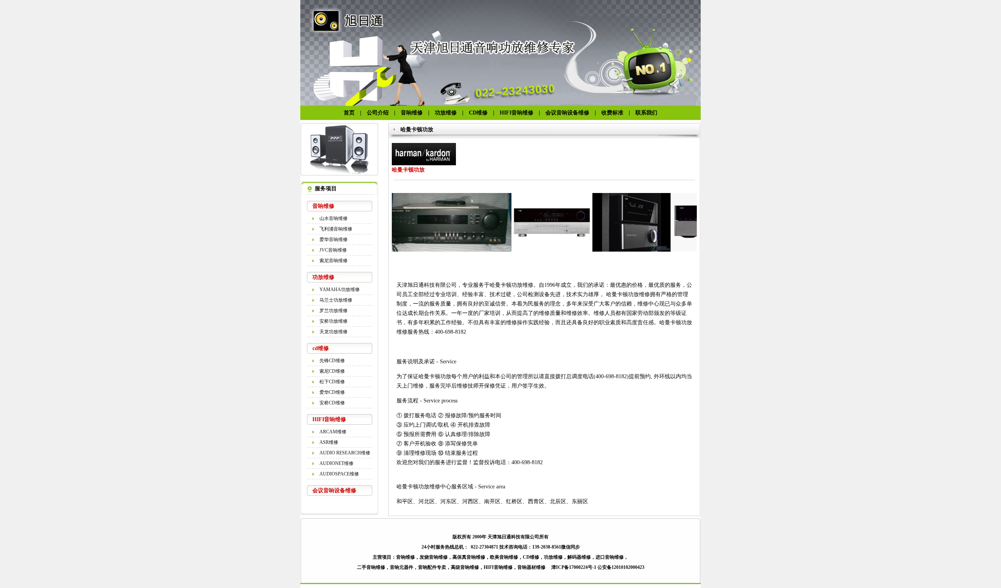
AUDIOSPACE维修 (339, 474)
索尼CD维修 (332, 371)
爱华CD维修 (332, 392)
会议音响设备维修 (570, 113)
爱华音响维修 (333, 239)
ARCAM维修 (332, 431)
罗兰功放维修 (333, 310)
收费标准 (612, 113)
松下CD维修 (332, 381)
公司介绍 (378, 113)
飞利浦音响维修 (335, 229)
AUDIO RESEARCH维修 (344, 453)
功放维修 (446, 113)
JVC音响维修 (333, 250)
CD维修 (478, 113)
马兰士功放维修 (335, 300)
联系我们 (646, 113)
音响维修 (412, 113)
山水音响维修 (333, 218)
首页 (349, 113)
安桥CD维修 (332, 403)
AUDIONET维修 (336, 463)
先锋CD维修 (332, 360)
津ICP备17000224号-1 (573, 567)
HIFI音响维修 (516, 113)
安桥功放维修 (333, 321)
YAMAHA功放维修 (339, 289)
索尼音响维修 (333, 260)
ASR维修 (328, 442)
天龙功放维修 (333, 331)
